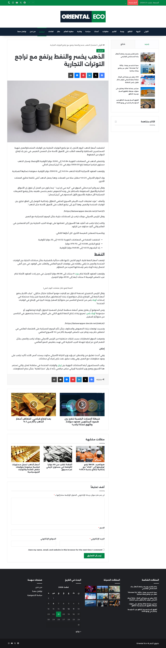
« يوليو (78, 631)
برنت (77, 273)
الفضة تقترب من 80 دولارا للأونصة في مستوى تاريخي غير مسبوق (59, 467)
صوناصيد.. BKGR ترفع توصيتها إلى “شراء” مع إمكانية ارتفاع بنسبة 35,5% (92, 467)
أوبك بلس (91, 313)
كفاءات (51, 31)
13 (63, 609)
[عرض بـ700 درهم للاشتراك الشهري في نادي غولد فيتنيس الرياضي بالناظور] (114, 603)
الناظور (130, 31)
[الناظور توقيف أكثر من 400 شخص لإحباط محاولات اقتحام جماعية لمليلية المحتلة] (102, 589)
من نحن (33, 31)
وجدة (122, 31)
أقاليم (114, 31)
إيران (60, 365)
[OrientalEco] (83, 16)
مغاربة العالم (68, 31)
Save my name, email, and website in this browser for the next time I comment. (65, 550)
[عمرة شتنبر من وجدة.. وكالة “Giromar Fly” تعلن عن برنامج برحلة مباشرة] (148, 69)
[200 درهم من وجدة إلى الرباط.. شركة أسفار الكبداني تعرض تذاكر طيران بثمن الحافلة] (148, 80)
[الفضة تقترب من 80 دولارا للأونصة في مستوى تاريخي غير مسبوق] (58, 454)
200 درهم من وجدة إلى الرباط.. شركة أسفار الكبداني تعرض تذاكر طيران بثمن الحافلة (93, 3)
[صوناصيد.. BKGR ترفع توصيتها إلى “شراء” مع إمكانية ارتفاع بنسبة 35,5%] (90, 454)
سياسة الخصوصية (34, 595)
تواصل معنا (21, 31)
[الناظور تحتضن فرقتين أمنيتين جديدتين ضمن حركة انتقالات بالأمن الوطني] (102, 603)
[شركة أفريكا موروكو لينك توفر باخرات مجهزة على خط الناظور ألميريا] (90, 603)
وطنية (79, 31)
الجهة (138, 31)
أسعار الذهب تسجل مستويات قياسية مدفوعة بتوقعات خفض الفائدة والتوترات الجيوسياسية (26, 468)
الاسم (101, 528)
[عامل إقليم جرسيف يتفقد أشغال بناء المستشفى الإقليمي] (148, 57)
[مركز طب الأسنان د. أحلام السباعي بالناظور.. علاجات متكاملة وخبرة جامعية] (114, 589)
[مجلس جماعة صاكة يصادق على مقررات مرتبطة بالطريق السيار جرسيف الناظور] (148, 92)
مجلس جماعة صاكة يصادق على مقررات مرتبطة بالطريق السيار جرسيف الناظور (127, 91)
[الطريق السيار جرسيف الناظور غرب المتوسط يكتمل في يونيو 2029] (148, 103)
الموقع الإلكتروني (48, 539)
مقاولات (105, 31)
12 (69, 609)
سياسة (88, 31)
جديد (147, 44)
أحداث (96, 31)
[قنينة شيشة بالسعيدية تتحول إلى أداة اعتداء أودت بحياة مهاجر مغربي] (90, 589)
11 (73, 609)
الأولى (146, 31)
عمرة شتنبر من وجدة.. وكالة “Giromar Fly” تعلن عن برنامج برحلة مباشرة (128, 68)
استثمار (42, 32)
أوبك (94, 300)
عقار (58, 31)
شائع (123, 44)
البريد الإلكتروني (97, 539)
